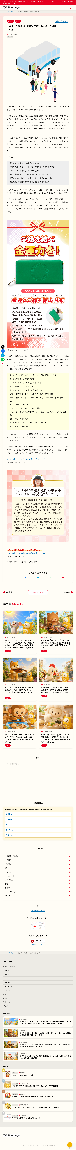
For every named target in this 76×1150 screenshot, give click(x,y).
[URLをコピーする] (63, 577)
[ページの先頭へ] (69, 1144)
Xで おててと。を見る (38, 911)
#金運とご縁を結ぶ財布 (61, 21)
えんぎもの (9, 880)
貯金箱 (7, 888)
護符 (7, 824)
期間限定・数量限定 (12, 856)
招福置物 (9, 819)
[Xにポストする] (13, 577)
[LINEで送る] (50, 577)
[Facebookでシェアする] (25, 577)
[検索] (71, 764)
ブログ (18, 21)
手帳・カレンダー (12, 835)
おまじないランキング (38, 944)
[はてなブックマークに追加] (38, 577)
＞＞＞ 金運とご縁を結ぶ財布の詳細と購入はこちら (26, 459)
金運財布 (10, 21)
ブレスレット (10, 830)
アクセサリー (9, 872)
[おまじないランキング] (38, 941)
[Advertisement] (38, 784)
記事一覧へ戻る (38, 592)
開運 (6, 884)
